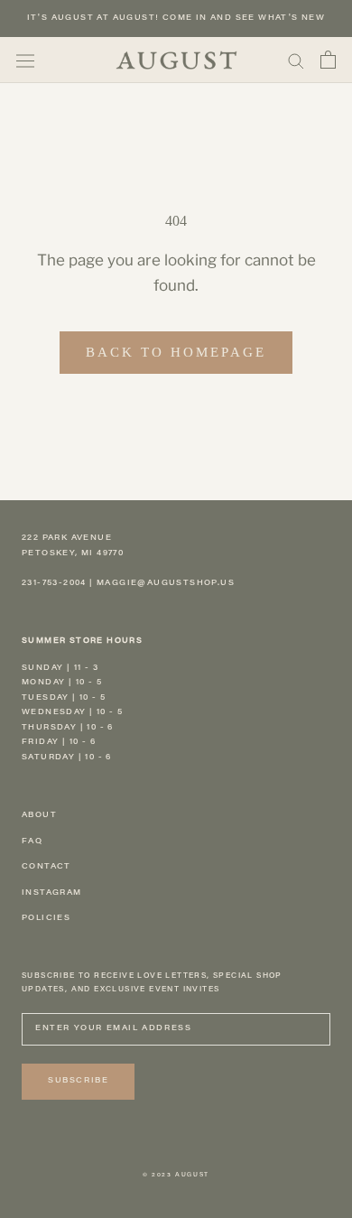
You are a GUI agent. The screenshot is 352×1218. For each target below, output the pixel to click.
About (39, 815)
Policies (46, 918)
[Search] (296, 59)
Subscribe (78, 1080)
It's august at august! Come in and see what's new (176, 18)
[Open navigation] (25, 60)
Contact (46, 866)
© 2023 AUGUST (176, 1175)
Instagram (52, 893)
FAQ (32, 841)
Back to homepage (176, 352)
